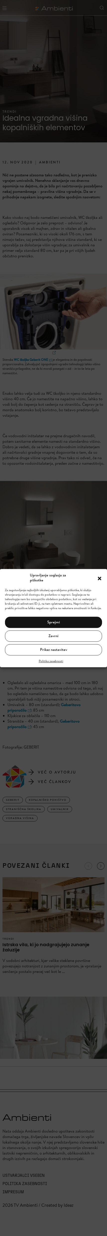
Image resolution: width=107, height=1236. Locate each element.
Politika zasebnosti (51, 661)
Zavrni (53, 636)
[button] (99, 577)
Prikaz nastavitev (53, 649)
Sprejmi (53, 622)
